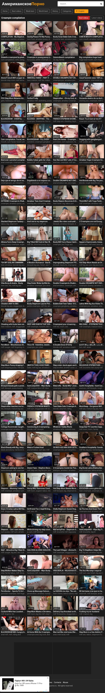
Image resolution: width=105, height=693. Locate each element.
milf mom (83, 429)
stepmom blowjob (74, 491)
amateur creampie (69, 101)
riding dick (17, 635)
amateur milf (32, 101)
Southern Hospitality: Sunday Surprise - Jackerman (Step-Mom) (91, 447)
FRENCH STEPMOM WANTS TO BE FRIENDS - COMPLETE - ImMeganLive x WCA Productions (39, 406)
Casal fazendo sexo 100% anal (91, 78)
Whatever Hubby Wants (62, 427)
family (95, 429)
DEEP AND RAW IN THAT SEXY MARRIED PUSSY (39, 324)
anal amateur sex (60, 183)
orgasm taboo (41, 491)
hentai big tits (98, 450)
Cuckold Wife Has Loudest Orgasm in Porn (13, 612)
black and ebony (7, 450)
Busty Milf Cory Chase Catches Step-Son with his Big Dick (65, 242)
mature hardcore (52, 80)
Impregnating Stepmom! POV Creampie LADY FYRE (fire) (65, 263)
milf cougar (5, 347)
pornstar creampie (8, 594)
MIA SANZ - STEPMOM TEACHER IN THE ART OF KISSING (91, 324)
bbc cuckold (51, 327)
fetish (42, 265)
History (55, 11)
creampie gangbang (43, 142)
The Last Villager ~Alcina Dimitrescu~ (65, 550)
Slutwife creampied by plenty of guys (13, 57)
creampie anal (19, 162)
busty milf (99, 368)
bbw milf (48, 388)
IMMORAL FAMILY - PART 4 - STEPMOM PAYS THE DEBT (39, 78)
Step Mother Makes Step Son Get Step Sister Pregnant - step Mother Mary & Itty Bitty (13, 571)
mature (86, 614)
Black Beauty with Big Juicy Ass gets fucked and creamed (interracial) (13, 447)
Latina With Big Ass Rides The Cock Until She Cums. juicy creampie (91, 304)
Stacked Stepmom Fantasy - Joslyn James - (13, 221)
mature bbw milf (38, 388)
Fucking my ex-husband (89, 612)
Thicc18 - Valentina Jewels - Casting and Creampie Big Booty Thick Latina (39, 345)
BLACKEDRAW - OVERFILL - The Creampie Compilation (13, 119)
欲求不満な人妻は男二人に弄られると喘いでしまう (91, 345)
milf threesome (59, 614)
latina (55, 511)
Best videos (16, 11)
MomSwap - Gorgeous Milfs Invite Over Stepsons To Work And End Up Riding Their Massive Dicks (91, 406)
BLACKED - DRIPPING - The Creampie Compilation (39, 119)
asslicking (42, 101)
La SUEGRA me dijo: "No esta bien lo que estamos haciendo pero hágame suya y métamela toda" (65, 591)
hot (80, 347)
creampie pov (58, 80)
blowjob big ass (33, 265)
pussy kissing (17, 388)
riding (3, 244)
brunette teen (58, 39)
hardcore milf (32, 573)
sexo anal (100, 244)
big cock (42, 635)
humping (48, 594)
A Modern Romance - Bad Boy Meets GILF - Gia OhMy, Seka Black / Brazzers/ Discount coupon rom (39, 263)
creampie (57, 101)
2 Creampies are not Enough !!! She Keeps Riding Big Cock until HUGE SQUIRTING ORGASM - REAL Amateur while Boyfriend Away (91, 221)
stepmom (14, 224)
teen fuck (31, 39)
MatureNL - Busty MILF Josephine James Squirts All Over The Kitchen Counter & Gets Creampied (65, 386)
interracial (61, 635)
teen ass (4, 286)
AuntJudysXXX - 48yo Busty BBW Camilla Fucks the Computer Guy (39, 386)
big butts (63, 265)
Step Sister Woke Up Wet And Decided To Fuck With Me (39, 283)
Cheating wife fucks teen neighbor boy (13, 324)
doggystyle (17, 306)
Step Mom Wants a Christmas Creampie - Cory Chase (39, 612)
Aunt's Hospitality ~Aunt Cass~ (91, 386)
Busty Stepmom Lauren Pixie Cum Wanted (39, 304)
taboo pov (70, 203)
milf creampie (41, 162)
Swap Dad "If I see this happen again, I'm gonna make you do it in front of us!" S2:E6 (91, 427)
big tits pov (42, 470)
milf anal (92, 244)
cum (31, 532)
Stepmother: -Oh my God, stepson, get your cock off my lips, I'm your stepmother (65, 98)
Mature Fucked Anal (35, 447)
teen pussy (5, 39)
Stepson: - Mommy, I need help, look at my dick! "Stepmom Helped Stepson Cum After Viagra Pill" (13, 488)
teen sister (57, 203)
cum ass (42, 450)
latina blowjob (6, 470)
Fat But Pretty (32, 98)
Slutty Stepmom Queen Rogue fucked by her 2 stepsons (65, 509)
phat (41, 347)
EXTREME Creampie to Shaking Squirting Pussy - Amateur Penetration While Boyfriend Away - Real (13, 201)
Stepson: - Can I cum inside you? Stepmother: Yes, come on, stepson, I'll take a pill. (13, 529)
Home (5, 11)
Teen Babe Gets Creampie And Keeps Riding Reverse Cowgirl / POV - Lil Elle (65, 406)
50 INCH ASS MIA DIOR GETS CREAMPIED (65, 447)
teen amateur (6, 265)
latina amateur (97, 470)
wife (17, 60)
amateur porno (15, 203)
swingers (23, 60)
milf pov (16, 101)
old (36, 511)
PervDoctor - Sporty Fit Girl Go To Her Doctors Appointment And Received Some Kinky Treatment (13, 591)
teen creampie (85, 491)
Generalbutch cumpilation (64, 57)
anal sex (56, 162)
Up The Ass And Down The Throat (91, 509)
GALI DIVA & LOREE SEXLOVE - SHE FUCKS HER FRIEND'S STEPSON (39, 550)
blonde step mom (8, 80)
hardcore (9, 101)
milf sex (72, 162)
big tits (49, 244)
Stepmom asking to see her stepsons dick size (13, 468)
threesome (5, 121)
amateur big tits (95, 552)
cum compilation (7, 60)
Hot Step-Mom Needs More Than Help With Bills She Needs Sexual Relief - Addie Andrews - (65, 488)
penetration (32, 594)
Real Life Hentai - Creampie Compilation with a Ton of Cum (65, 139)
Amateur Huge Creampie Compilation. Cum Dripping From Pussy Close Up (91, 160)
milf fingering (16, 347)
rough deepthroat (93, 183)
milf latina (20, 80)
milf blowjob (92, 388)
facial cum (20, 142)
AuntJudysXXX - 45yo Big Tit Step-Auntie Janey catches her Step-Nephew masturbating (91, 529)
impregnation (73, 265)
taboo (3, 224)
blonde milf (57, 347)
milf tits (41, 80)
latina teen (83, 244)
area (90, 142)
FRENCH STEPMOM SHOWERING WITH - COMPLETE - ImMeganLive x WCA (65, 119)
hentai (61, 60)
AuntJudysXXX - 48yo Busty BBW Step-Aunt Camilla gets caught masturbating (39, 571)
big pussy (72, 532)
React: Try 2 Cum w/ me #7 (90, 119)
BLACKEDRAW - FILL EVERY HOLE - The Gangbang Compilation (39, 139)
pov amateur (48, 286)
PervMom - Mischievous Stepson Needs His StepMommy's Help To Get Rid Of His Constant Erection (13, 345)
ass (32, 511)
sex (66, 327)
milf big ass (83, 265)
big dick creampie (76, 388)
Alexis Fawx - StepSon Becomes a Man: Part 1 (39, 468)
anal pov (82, 224)
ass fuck (20, 552)
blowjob (56, 224)
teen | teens (58, 594)
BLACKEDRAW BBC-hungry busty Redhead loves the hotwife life (13, 632)
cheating (67, 121)
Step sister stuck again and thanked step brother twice (65, 365)
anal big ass (84, 101)
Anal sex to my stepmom (37, 221)
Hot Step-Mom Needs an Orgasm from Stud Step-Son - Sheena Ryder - (91, 263)
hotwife (42, 327)
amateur (94, 306)
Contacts (57, 682)
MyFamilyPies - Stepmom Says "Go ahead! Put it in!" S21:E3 (65, 529)
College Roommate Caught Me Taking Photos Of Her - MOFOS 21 (13, 427)
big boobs (76, 121)
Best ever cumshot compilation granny (13, 160)
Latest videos (97, 18)
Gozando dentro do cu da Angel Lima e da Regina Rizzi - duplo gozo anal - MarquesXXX (91, 98)
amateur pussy (42, 39)
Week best (30, 11)
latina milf (31, 162)
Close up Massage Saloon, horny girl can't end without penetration (39, 591)
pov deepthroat (19, 183)
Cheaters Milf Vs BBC (10, 304)
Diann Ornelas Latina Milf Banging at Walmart (13, 509)
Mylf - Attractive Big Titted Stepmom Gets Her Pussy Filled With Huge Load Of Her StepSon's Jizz (13, 550)
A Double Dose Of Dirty (62, 345)
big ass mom (98, 265)
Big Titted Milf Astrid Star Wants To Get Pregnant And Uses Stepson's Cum (39, 242)
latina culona (68, 594)
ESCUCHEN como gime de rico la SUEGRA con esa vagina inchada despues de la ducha (91, 488)
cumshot (30, 142)
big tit (93, 532)
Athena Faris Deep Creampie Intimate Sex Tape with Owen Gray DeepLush (13, 242)
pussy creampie (12, 244)
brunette (86, 532)
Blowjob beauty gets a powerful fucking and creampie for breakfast (13, 386)
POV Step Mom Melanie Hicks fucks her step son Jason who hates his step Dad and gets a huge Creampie (13, 98)
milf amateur (51, 450)
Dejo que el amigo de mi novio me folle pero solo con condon (13, 180)
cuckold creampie (72, 429)
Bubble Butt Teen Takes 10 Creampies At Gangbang (65, 304)
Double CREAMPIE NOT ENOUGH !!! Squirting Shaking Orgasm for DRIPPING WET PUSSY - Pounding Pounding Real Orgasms (65, 180)
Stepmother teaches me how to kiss (13, 406)
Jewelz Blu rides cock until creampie (65, 221)
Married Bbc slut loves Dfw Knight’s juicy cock (65, 632)
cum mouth (84, 39)
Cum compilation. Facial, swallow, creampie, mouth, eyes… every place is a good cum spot (13, 139)
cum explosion (67, 142)
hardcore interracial (23, 450)
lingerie (8, 614)
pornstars (57, 142)
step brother (58, 368)
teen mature (32, 80)
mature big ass (17, 409)
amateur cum (94, 39)
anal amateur (84, 80)
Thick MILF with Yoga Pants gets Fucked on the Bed (91, 201)
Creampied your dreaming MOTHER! (65, 324)
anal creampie (7, 162)
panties (14, 39)
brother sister (69, 368)
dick (48, 635)
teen (29, 183)
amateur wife (58, 429)
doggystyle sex (72, 614)
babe (29, 368)
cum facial (11, 142)
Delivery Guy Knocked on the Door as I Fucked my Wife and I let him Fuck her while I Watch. (65, 612)
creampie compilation (88, 121)
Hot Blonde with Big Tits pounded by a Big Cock (91, 180)
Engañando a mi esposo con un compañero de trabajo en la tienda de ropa (39, 180)
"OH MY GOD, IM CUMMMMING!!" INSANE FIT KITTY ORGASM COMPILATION (13, 263)
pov (63, 244)
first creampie (51, 121)
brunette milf (88, 368)
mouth (3, 142)
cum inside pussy (86, 162)
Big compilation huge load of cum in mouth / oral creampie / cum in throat (91, 57)
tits (10, 286)
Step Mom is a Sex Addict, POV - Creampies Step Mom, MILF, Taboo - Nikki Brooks (91, 632)
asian (89, 347)
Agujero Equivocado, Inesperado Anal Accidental (91, 242)
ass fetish (50, 265)
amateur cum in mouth (22, 491)
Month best (43, 11)
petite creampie (42, 60)
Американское (8, 3)
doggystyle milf (41, 409)
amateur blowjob (67, 224)
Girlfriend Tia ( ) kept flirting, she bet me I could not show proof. (39, 509)
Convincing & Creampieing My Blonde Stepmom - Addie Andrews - (39, 427)
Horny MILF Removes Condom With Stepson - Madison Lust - (39, 488)
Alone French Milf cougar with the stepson (13, 78)
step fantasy (51, 614)
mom (62, 327)
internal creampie (18, 121)
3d (54, 60)
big (57, 60)
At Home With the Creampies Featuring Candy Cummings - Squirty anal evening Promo (39, 632)
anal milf (82, 594)
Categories (67, 11)
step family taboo (8, 573)
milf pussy (21, 368)
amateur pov (70, 80)
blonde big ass (18, 265)
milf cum (30, 409)
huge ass (69, 244)
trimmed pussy (40, 244)
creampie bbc (58, 450)
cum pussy (41, 203)
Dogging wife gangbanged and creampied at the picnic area (91, 139)
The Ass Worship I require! (90, 571)
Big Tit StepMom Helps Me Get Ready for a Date (91, 550)
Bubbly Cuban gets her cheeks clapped (39, 160)
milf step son (58, 121)
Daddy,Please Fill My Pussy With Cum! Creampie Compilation (39, 37)
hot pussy (31, 60)
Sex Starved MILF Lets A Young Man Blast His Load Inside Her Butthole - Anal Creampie (65, 160)
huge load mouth (86, 60)
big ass (51, 162)
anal (29, 224)
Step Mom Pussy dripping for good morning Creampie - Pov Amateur (13, 365)
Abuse (65, 682)
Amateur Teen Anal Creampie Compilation (39, 201)
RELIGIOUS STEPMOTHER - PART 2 (91, 365)
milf (80, 142)
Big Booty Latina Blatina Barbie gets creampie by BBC (91, 468)
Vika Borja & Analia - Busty (12, 283)
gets (3, 101)
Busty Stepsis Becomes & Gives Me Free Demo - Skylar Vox (65, 201)
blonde (82, 183)
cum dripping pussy (9, 368)
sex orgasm (72, 183)
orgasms (23, 244)
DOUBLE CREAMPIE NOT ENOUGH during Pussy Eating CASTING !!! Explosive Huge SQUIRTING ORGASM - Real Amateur (65, 78)
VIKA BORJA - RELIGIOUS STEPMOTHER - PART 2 (65, 571)
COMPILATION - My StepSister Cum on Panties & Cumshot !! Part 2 (13, 37)
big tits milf (40, 614)
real (75, 594)
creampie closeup (86, 286)
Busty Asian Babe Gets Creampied (65, 37)
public (85, 142)
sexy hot (62, 409)
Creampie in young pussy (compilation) (39, 57)
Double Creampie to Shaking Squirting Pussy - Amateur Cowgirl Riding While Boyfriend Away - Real (65, 283)
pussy (49, 101)
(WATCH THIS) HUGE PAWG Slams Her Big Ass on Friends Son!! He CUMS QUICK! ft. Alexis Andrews (39, 365)
